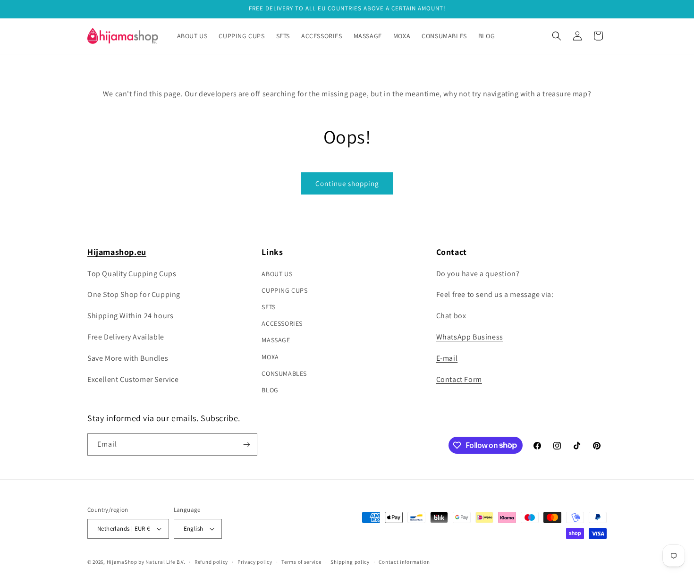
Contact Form (459, 379)
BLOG (270, 390)
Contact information (404, 562)
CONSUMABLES (284, 373)
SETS (268, 307)
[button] (556, 35)
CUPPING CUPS (284, 290)
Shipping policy (350, 562)
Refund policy (211, 562)
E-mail (447, 358)
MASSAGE (276, 340)
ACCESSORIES (282, 323)
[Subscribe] (246, 444)
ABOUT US (277, 274)
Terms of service (301, 562)
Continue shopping (347, 183)
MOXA (270, 357)
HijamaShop (122, 562)
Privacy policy (254, 562)
